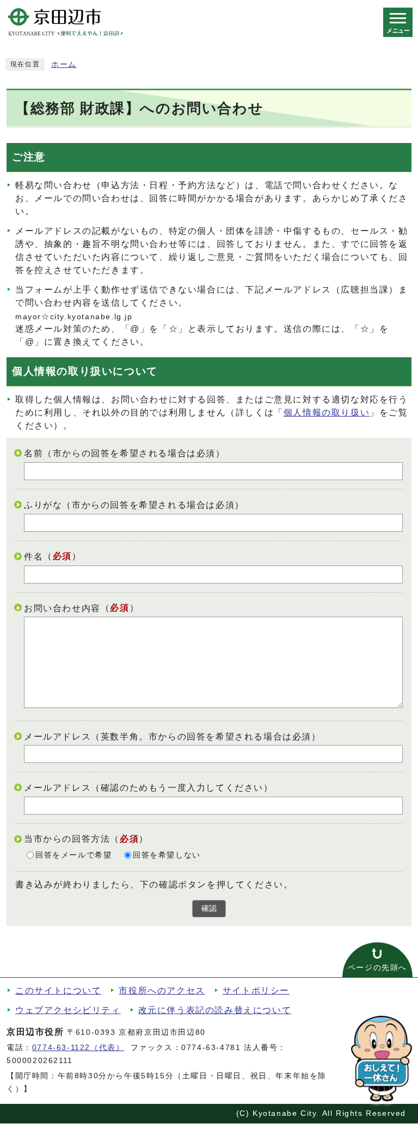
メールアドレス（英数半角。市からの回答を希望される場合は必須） (172, 736)
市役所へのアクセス (162, 990)
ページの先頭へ (377, 968)
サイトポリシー (256, 990)
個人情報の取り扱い (327, 412)
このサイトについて (58, 990)
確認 (209, 908)
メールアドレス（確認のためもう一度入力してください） (148, 787)
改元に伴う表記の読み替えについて (215, 1010)
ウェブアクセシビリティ (68, 1010)
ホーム (64, 64)
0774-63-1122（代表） (78, 1048)
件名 (33, 556)
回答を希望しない (167, 855)
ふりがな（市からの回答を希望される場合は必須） (134, 505)
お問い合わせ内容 (62, 607)
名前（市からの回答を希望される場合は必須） (124, 453)
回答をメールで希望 (73, 855)
